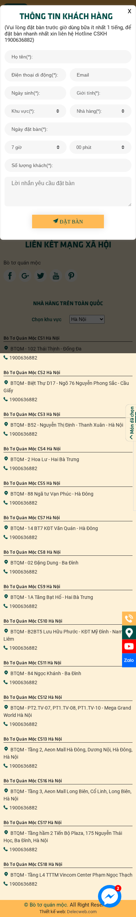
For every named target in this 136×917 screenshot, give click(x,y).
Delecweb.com (81, 911)
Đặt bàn (70, 221)
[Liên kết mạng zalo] (129, 660)
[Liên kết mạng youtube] (129, 646)
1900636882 (23, 358)
